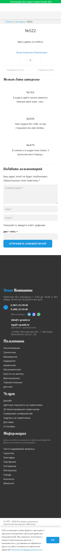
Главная (9, 21)
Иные (19, 52)
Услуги (9, 393)
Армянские (9, 365)
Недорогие (9, 360)
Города (7, 474)
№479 (30, 145)
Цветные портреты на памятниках (22, 404)
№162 (30, 92)
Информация (14, 433)
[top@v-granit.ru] (7, 326)
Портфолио (9, 461)
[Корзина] (50, 15)
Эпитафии (20, 21)
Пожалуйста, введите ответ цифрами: (24, 225)
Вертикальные (11, 378)
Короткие (28, 52)
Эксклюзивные (11, 348)
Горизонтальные (12, 382)
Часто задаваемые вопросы (19, 448)
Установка (9, 426)
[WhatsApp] (38, 314)
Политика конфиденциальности (26, 549)
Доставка (8, 422)
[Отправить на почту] (17, 60)
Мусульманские (12, 369)
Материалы (10, 470)
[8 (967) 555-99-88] (7, 307)
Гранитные (9, 352)
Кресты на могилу (13, 373)
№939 (30, 119)
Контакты (8, 479)
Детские (8, 386)
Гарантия (8, 453)
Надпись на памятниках (16, 417)
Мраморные (10, 356)
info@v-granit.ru (20, 320)
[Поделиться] (23, 60)
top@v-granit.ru (20, 324)
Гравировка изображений (18, 413)
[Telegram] (29, 314)
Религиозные (40, 52)
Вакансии (8, 483)
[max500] (34, 314)
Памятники (13, 341)
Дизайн (7, 400)
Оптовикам (9, 466)
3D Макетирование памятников (21, 409)
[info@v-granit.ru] (7, 320)
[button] (57, 15)
